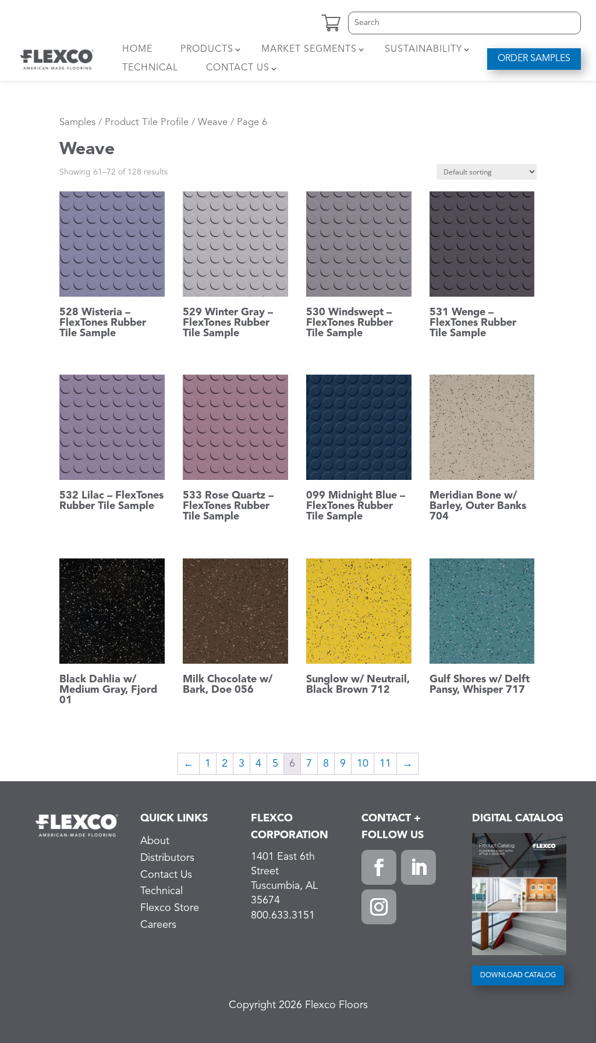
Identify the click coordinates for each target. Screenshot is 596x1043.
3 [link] (241, 764)
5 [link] (275, 764)
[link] (57, 59)
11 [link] (385, 764)
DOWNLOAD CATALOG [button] (518, 975)
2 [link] (225, 764)
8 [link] (326, 764)
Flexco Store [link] (169, 908)
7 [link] (309, 764)
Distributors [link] (167, 858)
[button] (378, 867)
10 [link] (362, 764)
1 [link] (208, 764)
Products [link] (206, 49)
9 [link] (343, 764)
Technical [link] (150, 68)
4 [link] (258, 764)
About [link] (154, 841)
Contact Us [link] (237, 68)
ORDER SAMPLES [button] (534, 58)
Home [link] (137, 49)
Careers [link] (158, 925)
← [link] (188, 764)
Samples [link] (77, 122)
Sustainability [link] (423, 49)
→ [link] (407, 764)
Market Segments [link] (309, 49)
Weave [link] (213, 122)
